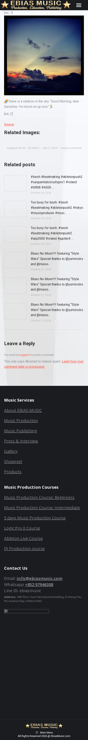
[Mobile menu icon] (79, 5)
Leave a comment (71, 147)
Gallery (11, 451)
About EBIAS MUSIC (23, 410)
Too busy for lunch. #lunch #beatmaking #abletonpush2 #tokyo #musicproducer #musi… (57, 207)
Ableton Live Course (23, 538)
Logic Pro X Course (22, 528)
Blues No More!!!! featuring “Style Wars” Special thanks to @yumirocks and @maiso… (57, 259)
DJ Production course (24, 548)
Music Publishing (20, 430)
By (33, 147)
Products (12, 471)
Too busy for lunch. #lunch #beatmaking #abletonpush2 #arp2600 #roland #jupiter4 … (52, 233)
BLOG (22, 147)
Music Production (21, 420)
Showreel (13, 461)
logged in (25, 354)
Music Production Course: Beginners (39, 497)
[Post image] (15, 183)
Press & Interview (21, 441)
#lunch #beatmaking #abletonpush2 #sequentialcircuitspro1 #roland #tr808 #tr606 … (56, 182)
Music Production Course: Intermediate (42, 507)
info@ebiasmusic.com (39, 578)
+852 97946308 (39, 584)
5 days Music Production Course (35, 518)
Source (9, 124)
